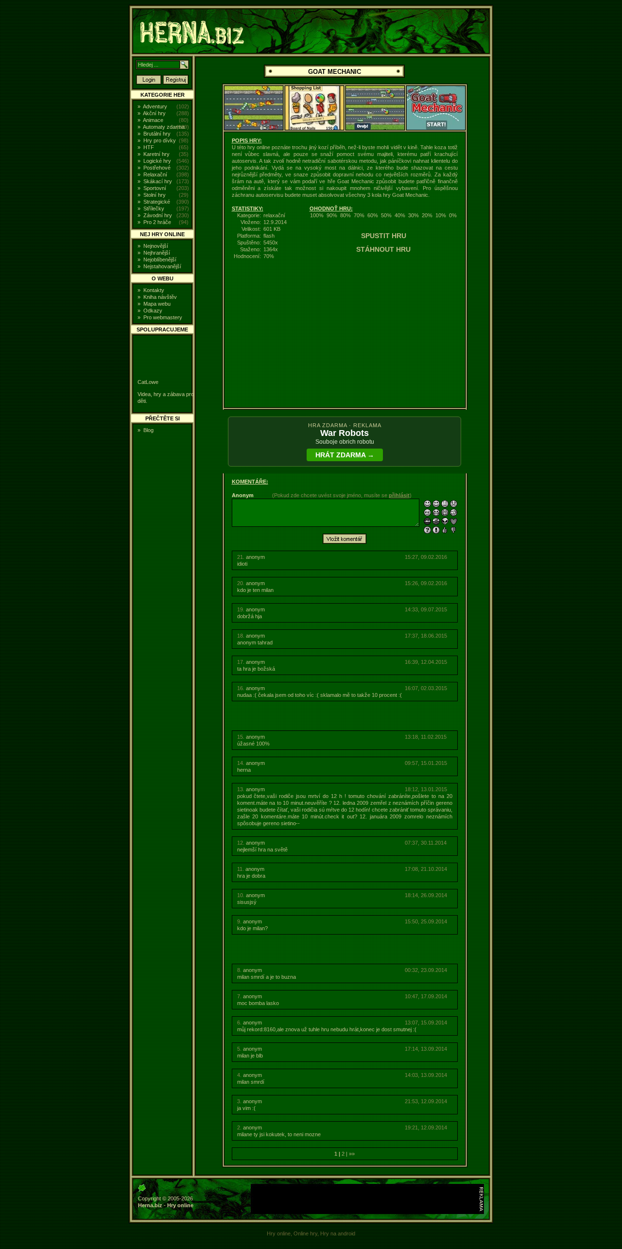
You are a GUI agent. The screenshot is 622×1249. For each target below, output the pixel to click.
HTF (148, 147)
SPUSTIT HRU (383, 236)
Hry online (180, 1205)
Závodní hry (157, 215)
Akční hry (154, 113)
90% (332, 215)
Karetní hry (156, 154)
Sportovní (154, 188)
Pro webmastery (162, 317)
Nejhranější (156, 253)
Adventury (155, 106)
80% (345, 215)
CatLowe (148, 382)
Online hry (305, 1233)
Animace (153, 120)
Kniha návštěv (160, 297)
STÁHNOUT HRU (383, 249)
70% (359, 215)
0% (453, 215)
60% (372, 215)
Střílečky (153, 208)
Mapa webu (157, 304)
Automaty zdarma (164, 127)
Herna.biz (150, 1205)
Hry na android (337, 1233)
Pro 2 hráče (157, 222)
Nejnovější (155, 246)
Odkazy (152, 310)
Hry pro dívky (159, 140)
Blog (148, 430)
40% (400, 215)
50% (386, 215)
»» (352, 1154)
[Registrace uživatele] (176, 83)
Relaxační (155, 174)
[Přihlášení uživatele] (148, 83)
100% (317, 215)
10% (440, 215)
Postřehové (157, 168)
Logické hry (157, 161)
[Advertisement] (557, 152)
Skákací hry (157, 181)
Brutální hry (157, 134)
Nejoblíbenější (159, 259)
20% (427, 215)
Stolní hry (154, 195)
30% (413, 215)
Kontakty (153, 290)
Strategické (156, 202)
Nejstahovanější (162, 266)
